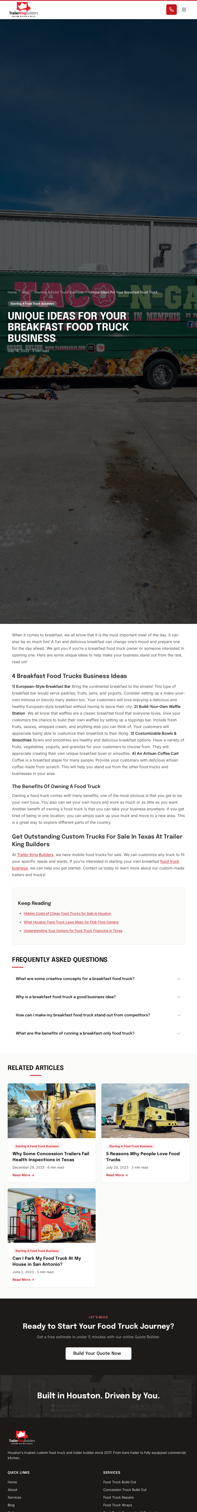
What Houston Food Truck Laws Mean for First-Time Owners (71, 922)
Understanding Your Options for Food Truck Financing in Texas (73, 931)
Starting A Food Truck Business (58, 292)
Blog (25, 292)
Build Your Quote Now (97, 1353)
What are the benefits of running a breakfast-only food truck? (75, 1033)
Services (14, 1497)
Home (12, 292)
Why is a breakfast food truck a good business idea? (66, 997)
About (12, 1490)
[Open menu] (184, 9)
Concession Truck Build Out (125, 1490)
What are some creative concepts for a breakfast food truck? (75, 979)
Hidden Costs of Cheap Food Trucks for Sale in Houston (67, 913)
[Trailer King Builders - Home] (24, 9)
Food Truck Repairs (118, 1497)
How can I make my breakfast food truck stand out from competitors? (83, 1015)
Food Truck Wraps (117, 1505)
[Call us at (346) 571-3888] (171, 9)
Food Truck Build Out (119, 1482)
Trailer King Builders (35, 854)
